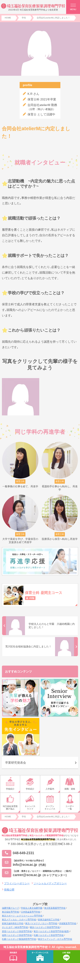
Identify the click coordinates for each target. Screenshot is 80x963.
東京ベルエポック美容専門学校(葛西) (51, 931)
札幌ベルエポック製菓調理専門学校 (19, 939)
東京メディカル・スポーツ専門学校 (19, 919)
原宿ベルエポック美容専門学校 (17, 931)
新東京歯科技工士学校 (48, 919)
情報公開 (9, 889)
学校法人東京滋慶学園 (31, 908)
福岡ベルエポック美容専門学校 (17, 935)
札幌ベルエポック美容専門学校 (49, 935)
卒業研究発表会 (15, 762)
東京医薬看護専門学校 (54, 908)
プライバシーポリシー (17, 883)
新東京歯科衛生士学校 (12, 923)
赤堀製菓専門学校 (67, 923)
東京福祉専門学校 (10, 912)
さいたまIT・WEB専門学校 (15, 927)
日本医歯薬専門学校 (30, 912)
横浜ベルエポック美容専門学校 (45, 927)
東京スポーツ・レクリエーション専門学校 (22, 916)
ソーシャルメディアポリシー (50, 883)
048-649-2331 (23, 853)
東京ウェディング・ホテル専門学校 (55, 939)
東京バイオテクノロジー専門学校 (41, 923)
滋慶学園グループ (10, 908)
